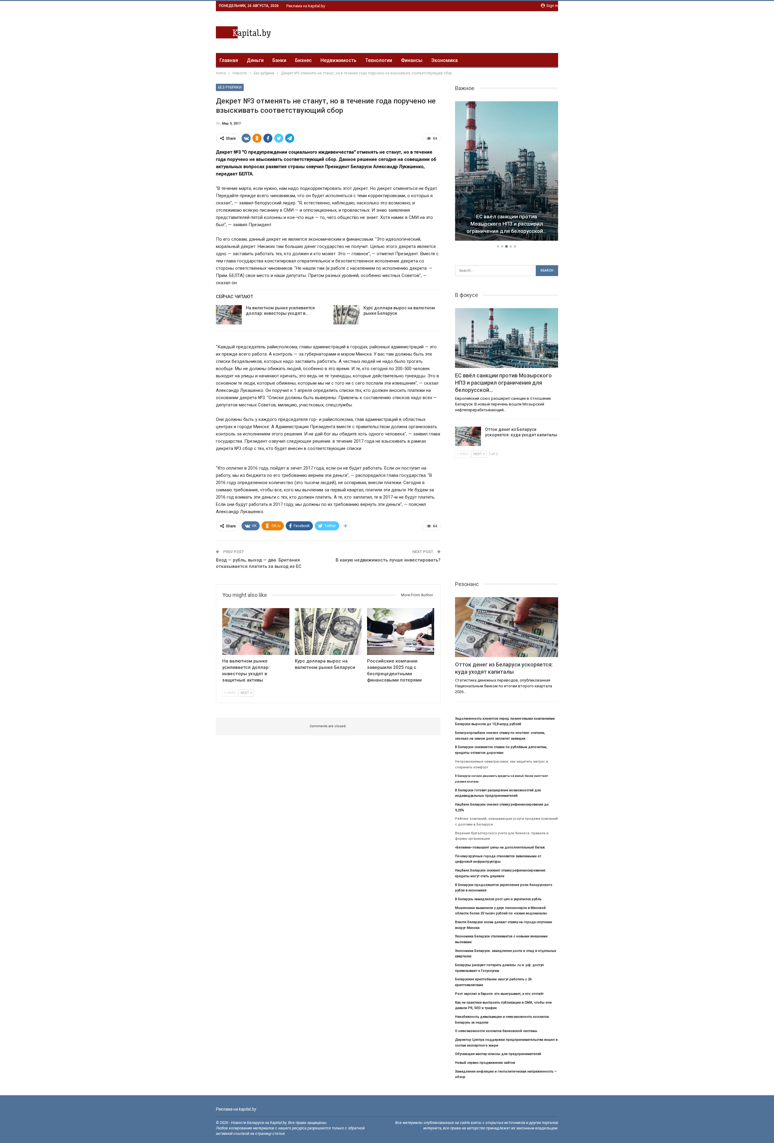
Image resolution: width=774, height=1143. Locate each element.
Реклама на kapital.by (305, 6)
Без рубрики (230, 87)
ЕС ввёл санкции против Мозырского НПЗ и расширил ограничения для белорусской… (507, 223)
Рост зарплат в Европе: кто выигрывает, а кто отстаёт (499, 994)
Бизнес (303, 60)
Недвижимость (338, 60)
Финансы (411, 60)
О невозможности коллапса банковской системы (496, 1031)
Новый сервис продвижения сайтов (485, 1063)
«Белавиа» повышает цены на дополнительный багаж (500, 847)
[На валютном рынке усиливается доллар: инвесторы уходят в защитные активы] (229, 314)
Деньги (255, 60)
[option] (506, 172)
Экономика (444, 60)
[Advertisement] (448, 31)
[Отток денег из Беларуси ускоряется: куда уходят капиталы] (468, 436)
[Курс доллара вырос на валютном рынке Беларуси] (346, 314)
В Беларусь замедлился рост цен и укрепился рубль (498, 899)
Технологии (378, 60)
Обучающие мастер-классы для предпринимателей (498, 1054)
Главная (229, 60)
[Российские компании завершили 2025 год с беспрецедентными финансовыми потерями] (400, 631)
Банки (279, 60)
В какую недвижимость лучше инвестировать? (388, 560)
